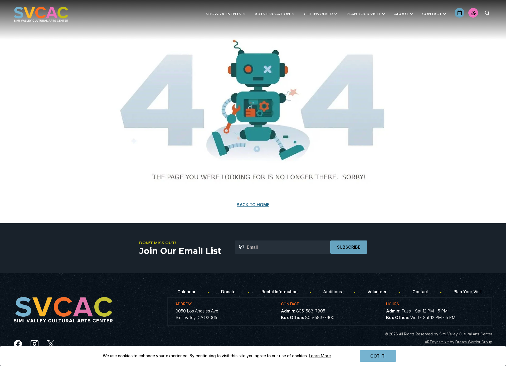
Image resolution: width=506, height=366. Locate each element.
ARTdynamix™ (437, 342)
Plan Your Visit (468, 292)
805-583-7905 (310, 311)
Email (252, 247)
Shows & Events (223, 14)
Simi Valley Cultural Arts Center (465, 334)
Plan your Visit (364, 14)
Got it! (378, 356)
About (401, 14)
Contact (432, 14)
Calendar (186, 292)
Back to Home (253, 204)
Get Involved (318, 14)
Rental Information (279, 292)
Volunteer (377, 292)
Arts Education (272, 14)
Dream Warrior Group (473, 342)
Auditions (332, 292)
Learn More (320, 355)
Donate (228, 292)
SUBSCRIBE (348, 247)
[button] (487, 13)
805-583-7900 (319, 317)
